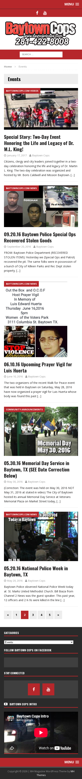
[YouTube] (44, 13)
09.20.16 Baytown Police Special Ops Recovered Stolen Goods (40, 237)
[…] (73, 175)
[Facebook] (37, 13)
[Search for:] (41, 54)
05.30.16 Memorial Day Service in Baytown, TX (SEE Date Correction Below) (36, 469)
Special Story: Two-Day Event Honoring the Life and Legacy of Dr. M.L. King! (39, 143)
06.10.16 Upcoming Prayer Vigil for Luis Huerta (38, 367)
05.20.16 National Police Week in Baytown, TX (36, 571)
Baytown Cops (41, 155)
